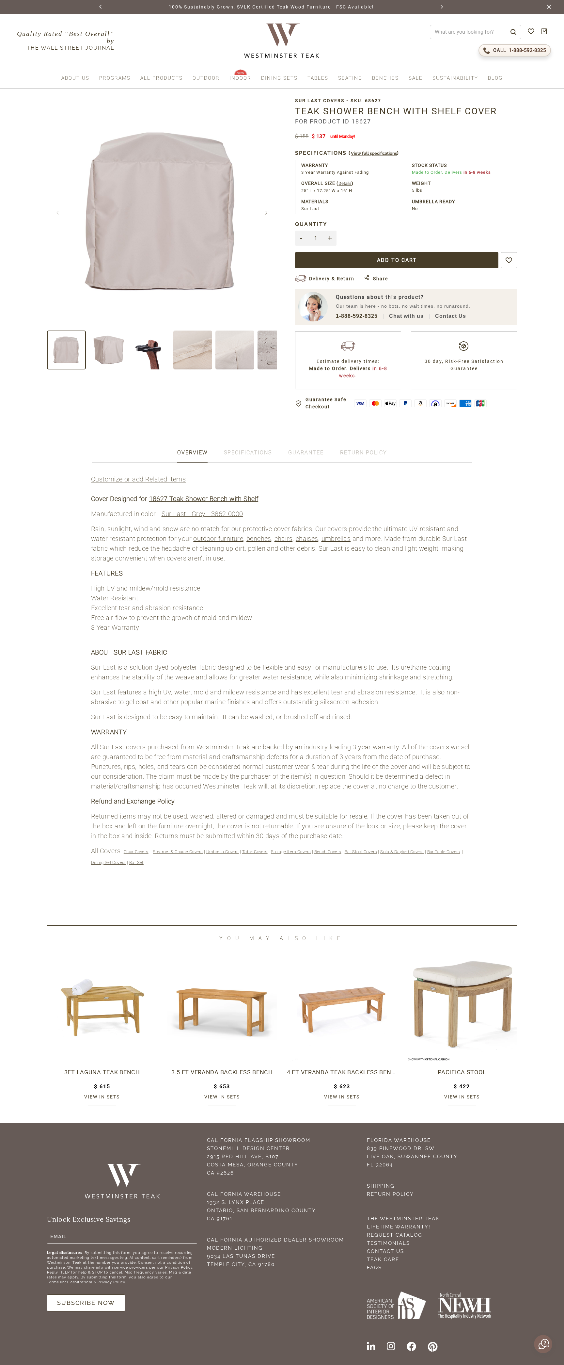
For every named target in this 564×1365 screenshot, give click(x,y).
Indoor (240, 78)
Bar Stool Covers (361, 851)
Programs (115, 78)
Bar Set (136, 862)
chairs (283, 539)
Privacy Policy (111, 1282)
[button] (101, 7)
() (347, 153)
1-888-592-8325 (357, 316)
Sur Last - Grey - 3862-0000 (202, 514)
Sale (416, 78)
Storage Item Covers (291, 851)
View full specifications (374, 153)
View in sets (102, 1096)
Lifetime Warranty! (399, 1227)
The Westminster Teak (403, 1219)
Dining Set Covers (108, 862)
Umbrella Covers (222, 851)
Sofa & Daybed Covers (402, 851)
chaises (307, 539)
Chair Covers (136, 851)
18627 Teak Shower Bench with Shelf (203, 499)
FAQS (374, 1268)
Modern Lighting (235, 1248)
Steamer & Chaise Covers (178, 851)
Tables (317, 78)
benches (258, 539)
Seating (350, 78)
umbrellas (336, 539)
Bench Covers (327, 851)
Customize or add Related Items (138, 479)
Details (345, 183)
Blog (495, 78)
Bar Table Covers (443, 851)
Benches (385, 78)
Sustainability (455, 78)
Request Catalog (394, 1235)
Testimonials (388, 1243)
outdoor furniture (218, 539)
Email (58, 1237)
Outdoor (206, 78)
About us (75, 78)
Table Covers (255, 851)
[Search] (513, 32)
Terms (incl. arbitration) (69, 1282)
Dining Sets (279, 78)
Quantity (311, 224)
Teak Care (383, 1259)
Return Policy (390, 1194)
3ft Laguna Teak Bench (102, 1072)
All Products (161, 78)
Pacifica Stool (462, 1072)
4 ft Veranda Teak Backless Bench (342, 1072)
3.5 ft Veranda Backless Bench (222, 1072)
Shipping (381, 1186)
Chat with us (406, 316)
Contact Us (450, 316)
